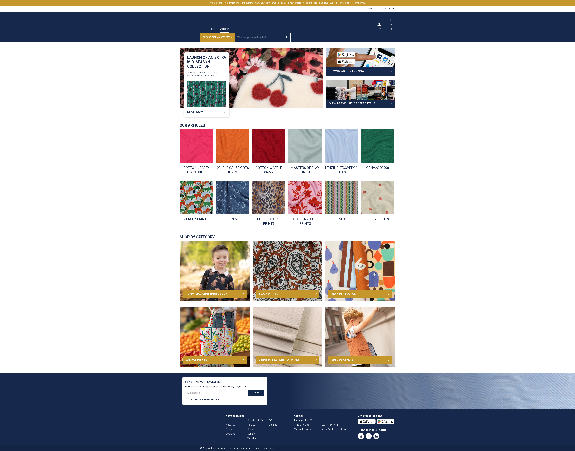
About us (230, 424)
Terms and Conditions (239, 448)
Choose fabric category (216, 37)
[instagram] (361, 436)
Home (214, 29)
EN (390, 25)
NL (390, 16)
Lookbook (231, 433)
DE (390, 20)
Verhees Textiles (194, 22)
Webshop (224, 29)
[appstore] (367, 421)
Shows (250, 429)
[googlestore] (385, 421)
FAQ (270, 420)
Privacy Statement (263, 448)
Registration (388, 8)
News (229, 429)
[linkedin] (376, 436)
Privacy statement (211, 399)
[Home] (200, 422)
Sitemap (272, 424)
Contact (373, 8)
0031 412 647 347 (330, 424)
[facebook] (369, 436)
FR (390, 29)
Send (256, 392)
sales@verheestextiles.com (336, 429)
